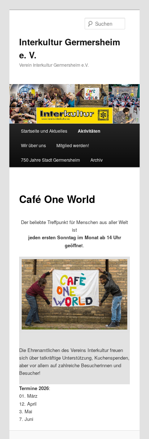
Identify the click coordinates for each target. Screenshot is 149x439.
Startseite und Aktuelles (44, 131)
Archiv (96, 160)
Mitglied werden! (72, 145)
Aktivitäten (89, 131)
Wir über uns (33, 145)
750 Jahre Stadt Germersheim (50, 160)
